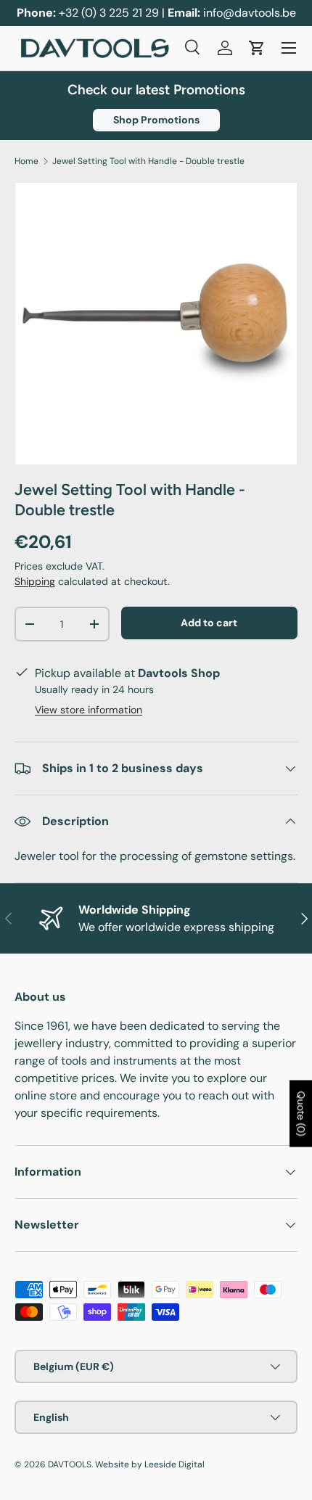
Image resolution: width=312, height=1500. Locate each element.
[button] (257, 48)
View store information (88, 709)
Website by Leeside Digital (150, 1464)
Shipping (35, 581)
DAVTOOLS (69, 1464)
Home (26, 161)
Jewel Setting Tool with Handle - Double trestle (148, 161)
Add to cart (209, 622)
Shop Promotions (156, 119)
